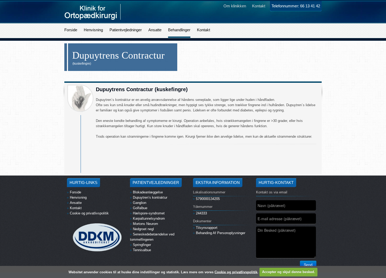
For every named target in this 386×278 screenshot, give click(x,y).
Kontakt (203, 30)
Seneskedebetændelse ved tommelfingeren (152, 236)
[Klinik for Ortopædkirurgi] (92, 11)
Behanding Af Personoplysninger (220, 233)
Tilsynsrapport (206, 228)
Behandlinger (179, 30)
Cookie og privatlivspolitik (89, 213)
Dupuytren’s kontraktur (150, 197)
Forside (70, 30)
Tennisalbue (142, 250)
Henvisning (93, 30)
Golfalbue (140, 208)
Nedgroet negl (143, 229)
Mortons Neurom (145, 224)
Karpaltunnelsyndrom (149, 218)
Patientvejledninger (125, 30)
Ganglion (139, 203)
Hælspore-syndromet (149, 213)
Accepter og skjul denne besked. (288, 272)
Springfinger (142, 245)
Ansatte (154, 30)
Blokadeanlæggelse (148, 192)
